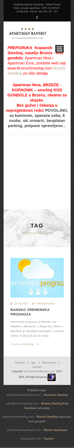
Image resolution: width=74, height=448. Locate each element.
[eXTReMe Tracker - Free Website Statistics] (52, 377)
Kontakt (37, 367)
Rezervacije (49, 362)
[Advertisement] (37, 164)
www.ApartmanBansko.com (39, 371)
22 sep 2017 (21, 303)
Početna (20, 362)
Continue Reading (22, 344)
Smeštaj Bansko (45, 303)
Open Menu (59, 49)
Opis (33, 362)
